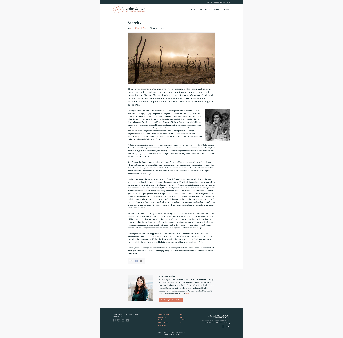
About (181, 314)
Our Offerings (204, 9)
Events (217, 9)
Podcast (227, 9)
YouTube (123, 320)
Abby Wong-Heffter (138, 28)
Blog (180, 317)
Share (136, 261)
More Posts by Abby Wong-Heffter (171, 300)
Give (228, 2)
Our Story (191, 9)
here (187, 293)
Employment (162, 325)
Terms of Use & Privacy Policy (171, 334)
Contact (209, 2)
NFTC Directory (219, 2)
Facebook (114, 320)
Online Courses (205, 14)
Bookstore (162, 317)
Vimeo (128, 320)
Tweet (141, 261)
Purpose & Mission (194, 14)
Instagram (119, 320)
